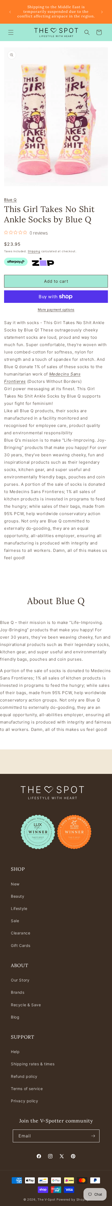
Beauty (17, 896)
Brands (17, 992)
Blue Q (10, 199)
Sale (15, 920)
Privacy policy (24, 1101)
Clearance (20, 933)
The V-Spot (46, 1199)
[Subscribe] (93, 1136)
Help (15, 1051)
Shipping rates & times (32, 1064)
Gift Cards (20, 945)
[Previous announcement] (10, 12)
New (15, 884)
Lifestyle (19, 908)
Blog (15, 1017)
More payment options (56, 309)
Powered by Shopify (73, 1199)
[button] (11, 32)
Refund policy (24, 1076)
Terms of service (27, 1088)
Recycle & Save (26, 1004)
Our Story (20, 980)
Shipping (34, 251)
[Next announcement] (102, 12)
